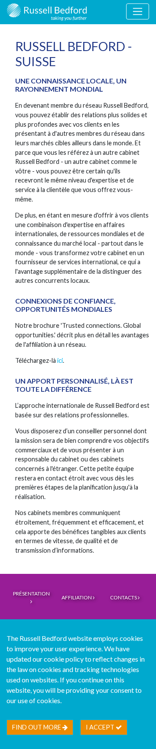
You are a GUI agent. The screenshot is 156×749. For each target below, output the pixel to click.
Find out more (37, 727)
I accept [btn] (101, 727)
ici (60, 360)
